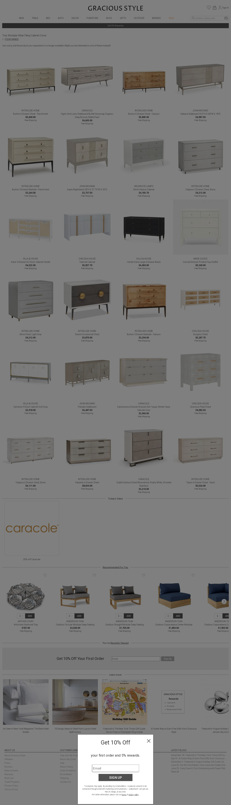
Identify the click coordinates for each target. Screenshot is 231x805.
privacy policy (134, 795)
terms (124, 795)
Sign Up (115, 777)
